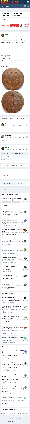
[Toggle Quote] (3, 153)
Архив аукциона (20, 21)
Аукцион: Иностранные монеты (13, 300)
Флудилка (5, 205)
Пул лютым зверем (7, 275)
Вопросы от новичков (10, 223)
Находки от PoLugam (7, 240)
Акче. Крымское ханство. (8, 297)
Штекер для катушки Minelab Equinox (11, 386)
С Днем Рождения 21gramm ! (9, 257)
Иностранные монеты (8, 278)
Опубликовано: (16, 36)
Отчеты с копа (8, 243)
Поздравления (9, 260)
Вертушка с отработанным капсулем (11, 248)
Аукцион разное (6, 311)
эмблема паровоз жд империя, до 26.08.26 (13, 337)
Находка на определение (8, 266)
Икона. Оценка (5, 284)
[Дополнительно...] (27, 35)
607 (17, 202)
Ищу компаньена (6, 220)
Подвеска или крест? (7, 211)
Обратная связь (10, 421)
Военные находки (9, 252)
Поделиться (8, 183)
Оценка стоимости (10, 287)
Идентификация (13, 214)
